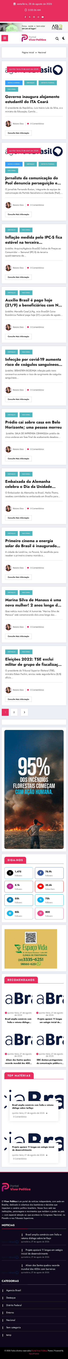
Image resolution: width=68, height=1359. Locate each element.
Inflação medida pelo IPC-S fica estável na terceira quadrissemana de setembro (33, 240)
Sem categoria (13, 1327)
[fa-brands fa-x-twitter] (29, 17)
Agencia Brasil (14, 83)
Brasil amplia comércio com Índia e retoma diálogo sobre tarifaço (18, 1020)
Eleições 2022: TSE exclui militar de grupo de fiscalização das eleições (33, 662)
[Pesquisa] (57, 38)
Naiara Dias (18, 123)
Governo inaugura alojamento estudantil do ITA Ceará (32, 99)
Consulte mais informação (18, 133)
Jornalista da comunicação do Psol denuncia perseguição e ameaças (31, 180)
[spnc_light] (64, 39)
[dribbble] (34, 17)
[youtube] (42, 17)
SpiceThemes (34, 1353)
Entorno (10, 1312)
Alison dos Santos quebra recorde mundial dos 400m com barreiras (18, 1061)
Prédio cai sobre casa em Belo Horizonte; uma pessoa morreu (33, 425)
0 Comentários (37, 123)
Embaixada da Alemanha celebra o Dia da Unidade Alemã (28, 484)
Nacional (12, 89)
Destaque (30, 83)
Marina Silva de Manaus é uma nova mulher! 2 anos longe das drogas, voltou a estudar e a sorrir (33, 602)
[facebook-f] (25, 17)
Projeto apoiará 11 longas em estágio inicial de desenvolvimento (49, 1020)
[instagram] (38, 17)
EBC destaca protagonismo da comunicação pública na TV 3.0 (50, 1061)
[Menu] (4, 38)
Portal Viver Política (39, 1350)
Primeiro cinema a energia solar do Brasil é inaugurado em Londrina (31, 543)
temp (8, 1335)
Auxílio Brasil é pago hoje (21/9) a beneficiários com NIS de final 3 (33, 303)
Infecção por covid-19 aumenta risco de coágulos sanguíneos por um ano (33, 362)
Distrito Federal (47, 83)
